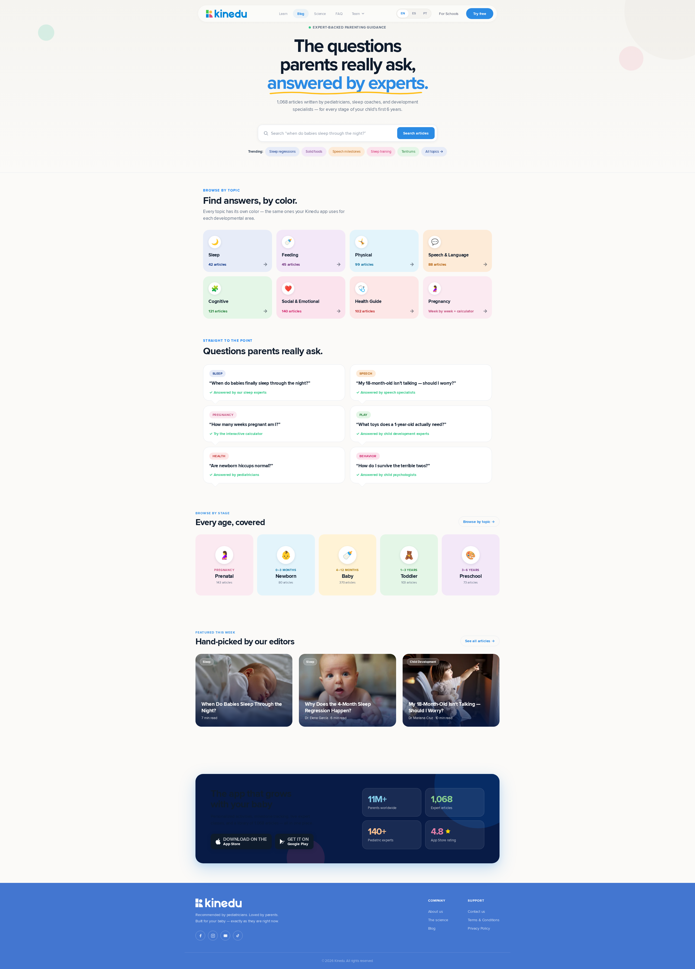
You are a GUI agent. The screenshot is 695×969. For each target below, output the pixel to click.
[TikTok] (238, 935)
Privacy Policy (479, 928)
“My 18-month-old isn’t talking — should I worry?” (406, 383)
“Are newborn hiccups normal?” (241, 466)
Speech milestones (347, 151)
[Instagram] (213, 935)
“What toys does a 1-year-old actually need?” (401, 424)
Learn (283, 13)
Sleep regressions (282, 151)
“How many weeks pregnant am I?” (244, 424)
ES (414, 13)
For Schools (449, 13)
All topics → (434, 151)
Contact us (476, 911)
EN (403, 13)
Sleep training (381, 151)
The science (438, 920)
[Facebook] (200, 935)
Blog (300, 13)
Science (320, 13)
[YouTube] (225, 935)
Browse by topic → (479, 521)
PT (425, 13)
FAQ (339, 13)
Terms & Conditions (484, 920)
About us (435, 911)
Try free (479, 13)
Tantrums (408, 151)
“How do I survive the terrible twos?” (393, 466)
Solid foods (314, 151)
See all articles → (480, 641)
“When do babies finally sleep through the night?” (259, 383)
